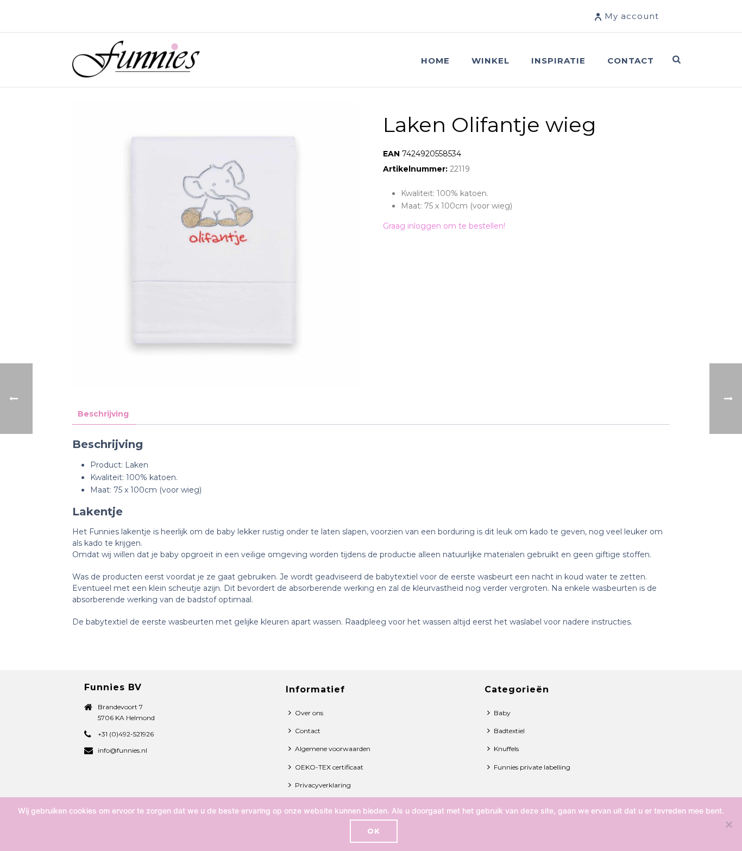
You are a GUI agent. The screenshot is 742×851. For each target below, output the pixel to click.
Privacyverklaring (323, 785)
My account (632, 16)
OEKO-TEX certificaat (329, 767)
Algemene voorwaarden (332, 749)
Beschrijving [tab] (103, 414)
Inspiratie (558, 60)
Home (435, 60)
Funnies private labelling (532, 767)
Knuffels (506, 749)
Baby (502, 713)
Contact (630, 60)
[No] (728, 824)
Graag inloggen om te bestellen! (444, 226)
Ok (373, 831)
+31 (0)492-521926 (126, 734)
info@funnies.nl (122, 750)
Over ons (309, 713)
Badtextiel (509, 731)
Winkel (490, 60)
